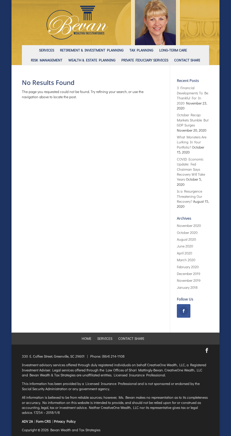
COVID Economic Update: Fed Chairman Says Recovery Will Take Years (191, 169)
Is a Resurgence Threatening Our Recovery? (189, 196)
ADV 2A (27, 421)
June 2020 (185, 246)
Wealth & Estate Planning (92, 60)
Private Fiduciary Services (144, 60)
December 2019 (188, 273)
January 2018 (187, 287)
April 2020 (184, 253)
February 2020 (188, 266)
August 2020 (186, 239)
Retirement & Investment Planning (92, 50)
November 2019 (189, 280)
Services (46, 50)
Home (86, 338)
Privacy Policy (65, 421)
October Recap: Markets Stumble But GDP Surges (192, 119)
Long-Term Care (173, 50)
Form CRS (43, 421)
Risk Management (46, 60)
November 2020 (189, 225)
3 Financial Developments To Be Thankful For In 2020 (192, 95)
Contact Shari (187, 60)
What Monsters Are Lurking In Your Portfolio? (191, 142)
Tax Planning (141, 50)
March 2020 (186, 259)
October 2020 (187, 232)
